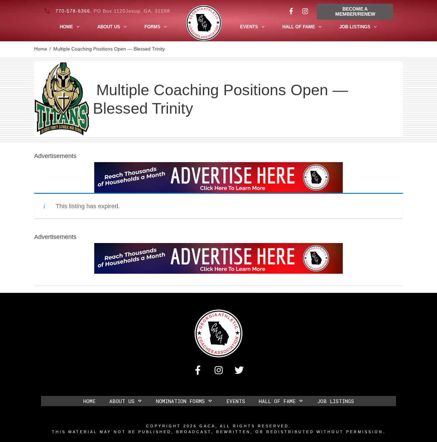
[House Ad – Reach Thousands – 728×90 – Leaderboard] (218, 177)
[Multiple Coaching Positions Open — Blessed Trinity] (61, 99)
